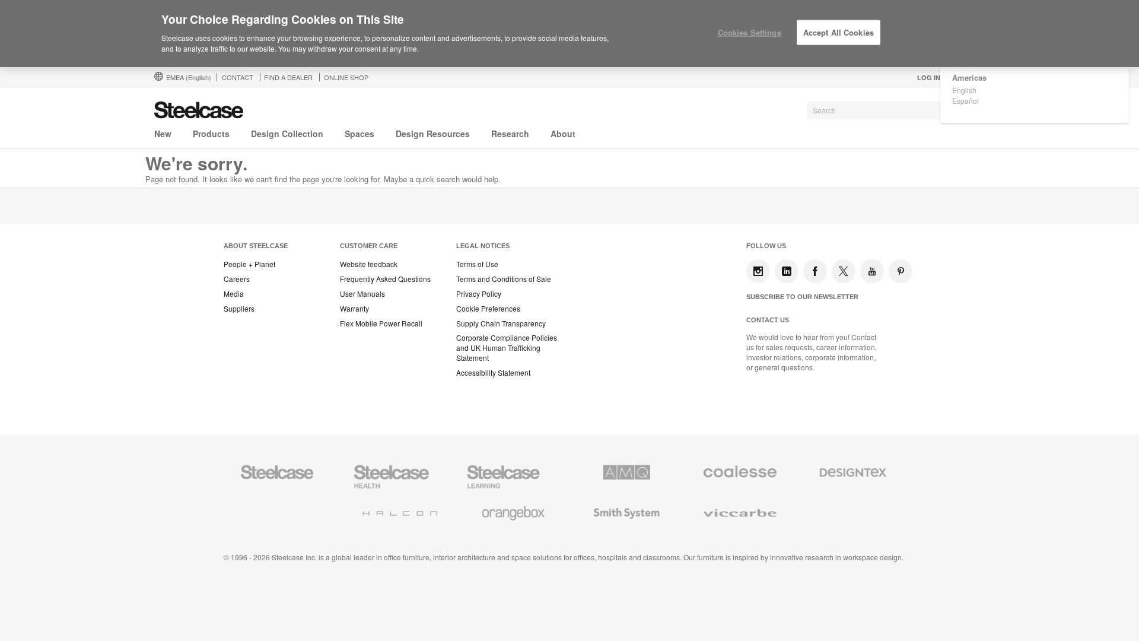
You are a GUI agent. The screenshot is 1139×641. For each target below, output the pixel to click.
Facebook (815, 271)
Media (234, 294)
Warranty (354, 308)
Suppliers (239, 308)
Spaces (359, 133)
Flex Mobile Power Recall (381, 323)
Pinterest (900, 271)
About (563, 133)
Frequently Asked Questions (385, 279)
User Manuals (362, 294)
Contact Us (767, 319)
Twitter (843, 271)
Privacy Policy (478, 294)
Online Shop (346, 77)
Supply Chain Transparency (501, 323)
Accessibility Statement (493, 372)
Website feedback (368, 264)
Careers (237, 279)
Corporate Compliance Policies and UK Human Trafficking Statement (506, 348)
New (162, 133)
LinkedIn (786, 271)
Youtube (872, 271)
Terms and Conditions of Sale (503, 279)
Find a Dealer (288, 77)
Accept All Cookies (838, 32)
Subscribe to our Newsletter (802, 296)
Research (510, 133)
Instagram (758, 271)
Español (965, 101)
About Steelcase (256, 245)
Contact (237, 77)
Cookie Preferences (488, 308)
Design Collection (287, 133)
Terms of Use (477, 264)
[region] (569, 34)
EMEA (188, 77)
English (964, 90)
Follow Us (766, 245)
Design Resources (433, 133)
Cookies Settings (749, 32)
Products (211, 133)
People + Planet (249, 264)
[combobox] (896, 110)
